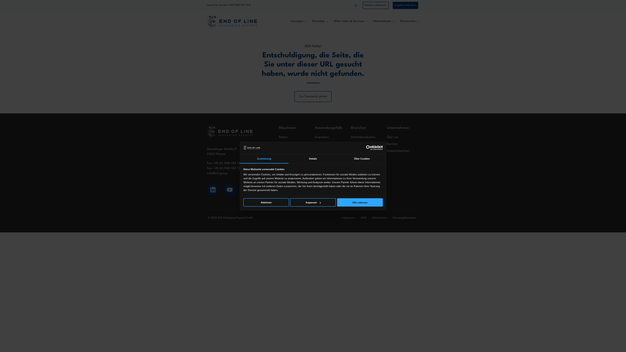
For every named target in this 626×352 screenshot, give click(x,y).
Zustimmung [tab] (264, 158)
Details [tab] (313, 158)
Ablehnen (266, 202)
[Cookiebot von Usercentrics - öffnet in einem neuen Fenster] (368, 147)
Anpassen (311, 202)
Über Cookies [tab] (362, 158)
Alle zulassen (359, 202)
